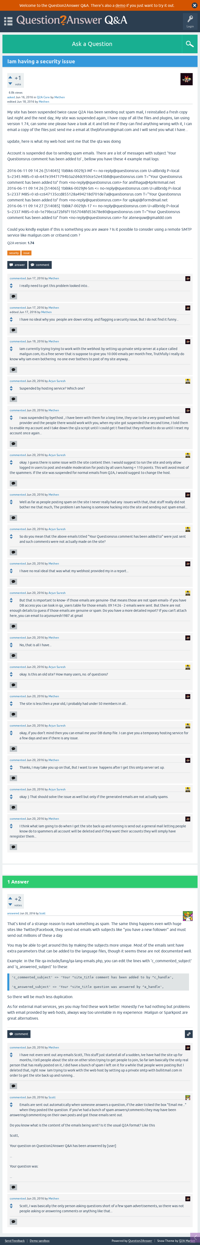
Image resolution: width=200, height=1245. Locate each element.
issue (26, 252)
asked (11, 97)
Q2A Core (43, 97)
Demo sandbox (40, 1241)
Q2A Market (187, 1241)
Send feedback (15, 1241)
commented (18, 278)
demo (120, 5)
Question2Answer (140, 1241)
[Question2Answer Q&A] (72, 19)
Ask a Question (92, 44)
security (14, 252)
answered (13, 913)
